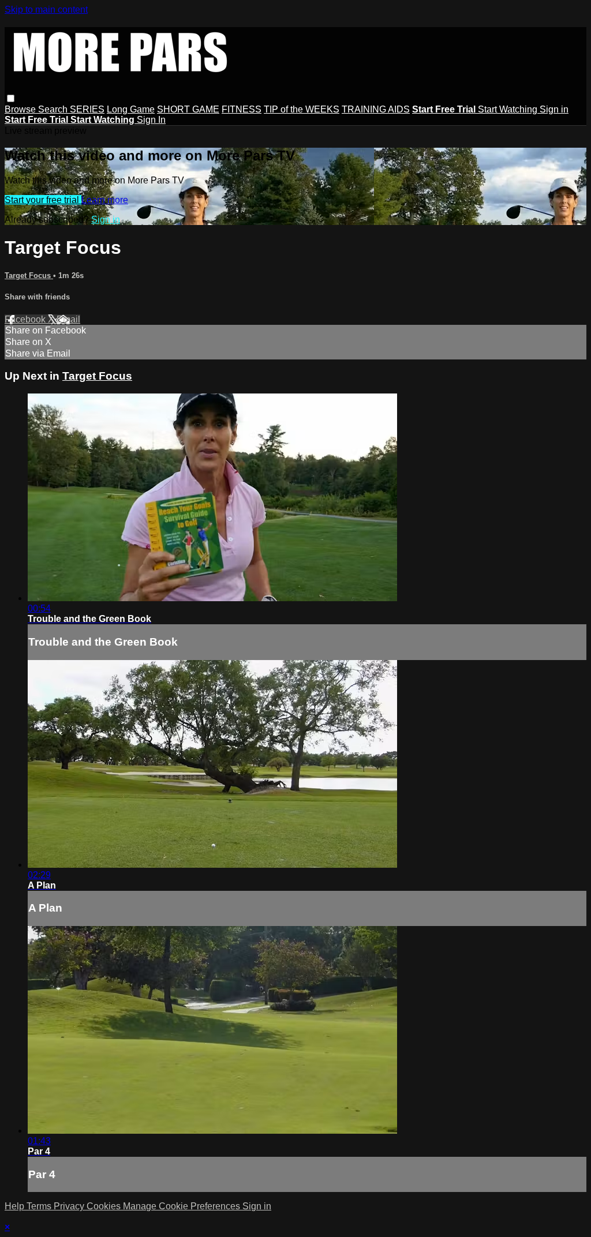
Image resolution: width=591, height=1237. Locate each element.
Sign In (151, 120)
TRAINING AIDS (376, 109)
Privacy (70, 1206)
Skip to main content (46, 9)
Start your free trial (43, 200)
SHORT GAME (188, 109)
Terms (40, 1206)
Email (68, 319)
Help (16, 1206)
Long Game (131, 109)
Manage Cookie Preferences (182, 1206)
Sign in (554, 109)
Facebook (26, 319)
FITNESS (241, 109)
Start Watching (509, 109)
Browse (21, 109)
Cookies (105, 1206)
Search (54, 109)
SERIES (87, 109)
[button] (10, 98)
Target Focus (29, 275)
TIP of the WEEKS (301, 109)
